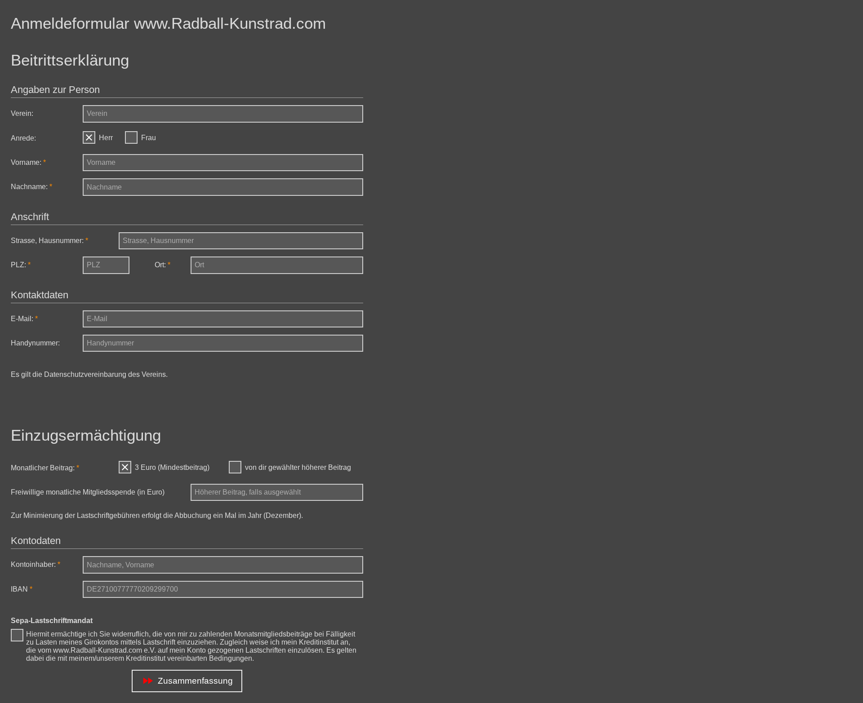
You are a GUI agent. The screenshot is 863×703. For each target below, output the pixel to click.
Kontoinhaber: (33, 564)
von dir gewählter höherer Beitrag (298, 467)
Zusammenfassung (186, 680)
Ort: (160, 265)
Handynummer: (35, 343)
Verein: (22, 113)
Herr (106, 137)
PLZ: (18, 265)
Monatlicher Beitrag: (43, 468)
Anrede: (23, 138)
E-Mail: (22, 319)
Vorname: (26, 162)
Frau (148, 137)
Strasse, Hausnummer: (47, 240)
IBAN (19, 589)
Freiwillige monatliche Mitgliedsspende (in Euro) (88, 492)
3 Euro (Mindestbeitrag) (172, 467)
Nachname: (29, 186)
